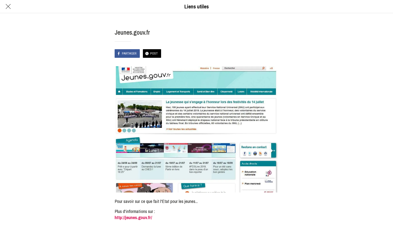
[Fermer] (8, 6)
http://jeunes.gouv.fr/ (133, 217)
